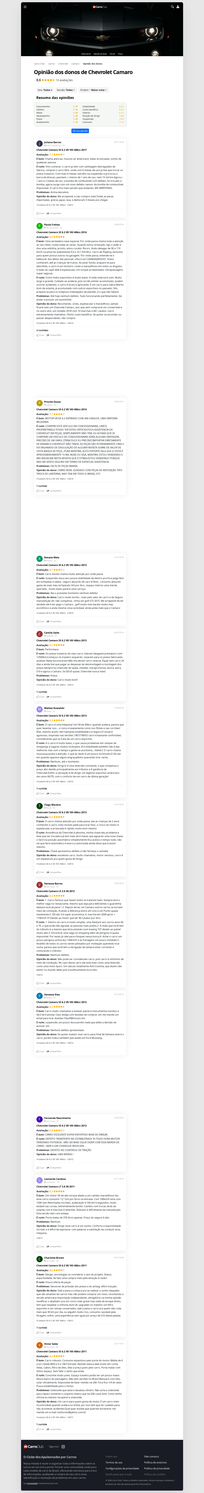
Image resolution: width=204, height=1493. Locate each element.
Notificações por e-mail (119, 1474)
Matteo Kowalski (54, 708)
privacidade (32, 1483)
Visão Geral (86, 54)
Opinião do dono (100, 54)
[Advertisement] (100, 368)
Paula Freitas (52, 224)
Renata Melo (51, 557)
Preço (120, 54)
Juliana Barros (52, 142)
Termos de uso (114, 1462)
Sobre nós (111, 1456)
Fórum (112, 54)
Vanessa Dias (52, 994)
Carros (51, 63)
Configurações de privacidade (122, 1468)
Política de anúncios (155, 1462)
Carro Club (39, 63)
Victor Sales (51, 1344)
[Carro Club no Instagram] (63, 1446)
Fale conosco (151, 1456)
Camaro (75, 63)
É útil (42, 213)
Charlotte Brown (54, 1257)
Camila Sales (51, 632)
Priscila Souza (52, 401)
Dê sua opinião (80, 130)
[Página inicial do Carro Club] (100, 7)
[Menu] (25, 7)
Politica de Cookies (154, 1474)
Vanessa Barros (53, 883)
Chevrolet (63, 63)
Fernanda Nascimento (57, 1118)
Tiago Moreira (52, 804)
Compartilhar (55, 213)
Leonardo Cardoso (55, 1179)
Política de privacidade (157, 1468)
